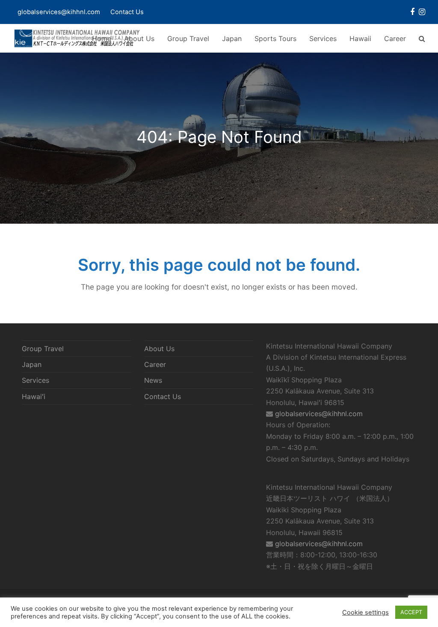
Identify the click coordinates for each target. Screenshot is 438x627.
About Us (159, 348)
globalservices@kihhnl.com (319, 413)
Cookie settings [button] (365, 612)
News (153, 380)
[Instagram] (422, 12)
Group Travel (43, 348)
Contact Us (127, 12)
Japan (31, 364)
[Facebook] (412, 12)
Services (35, 380)
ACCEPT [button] (411, 612)
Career (155, 364)
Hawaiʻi (33, 396)
